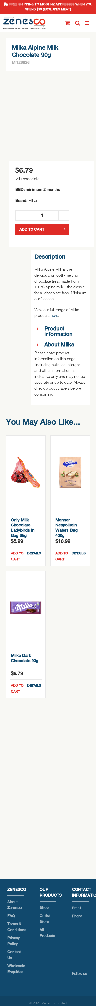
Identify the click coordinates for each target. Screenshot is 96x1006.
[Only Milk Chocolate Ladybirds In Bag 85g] (25, 472)
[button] (60, 331)
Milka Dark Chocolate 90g (24, 658)
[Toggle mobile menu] (87, 23)
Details (34, 553)
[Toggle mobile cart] (67, 23)
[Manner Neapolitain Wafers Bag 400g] (70, 472)
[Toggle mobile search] (77, 23)
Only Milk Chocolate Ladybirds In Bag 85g (23, 527)
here (54, 315)
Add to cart (31, 229)
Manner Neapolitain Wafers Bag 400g (66, 527)
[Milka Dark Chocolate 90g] (25, 608)
